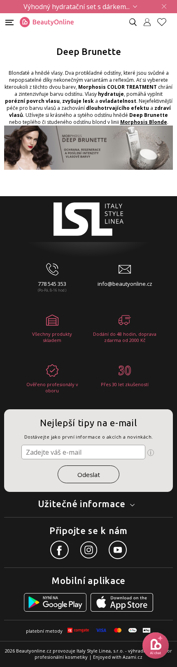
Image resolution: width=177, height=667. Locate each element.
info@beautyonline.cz (125, 283)
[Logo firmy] (47, 22)
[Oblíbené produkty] (165, 22)
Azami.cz (132, 657)
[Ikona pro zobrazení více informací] (150, 452)
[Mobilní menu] (9, 21)
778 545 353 (52, 283)
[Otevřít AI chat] (155, 645)
